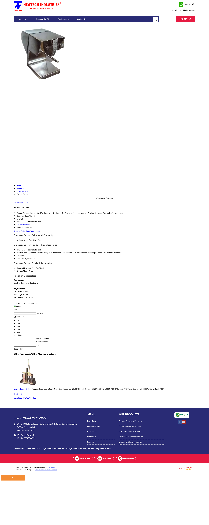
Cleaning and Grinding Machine (130, 442)
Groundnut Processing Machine (131, 436)
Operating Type (23, 258)
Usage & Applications (25, 250)
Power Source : (138, 389)
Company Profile (43, 19)
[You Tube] (184, 423)
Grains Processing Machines (129, 431)
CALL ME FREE (30, 398)
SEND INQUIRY (19, 398)
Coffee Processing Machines (130, 426)
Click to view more (23, 224)
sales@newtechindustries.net (183, 10)
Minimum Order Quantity (26, 240)
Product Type (22, 252)
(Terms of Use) (50, 467)
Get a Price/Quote (21, 202)
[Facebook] (180, 423)
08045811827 (190, 4)
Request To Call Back (22, 231)
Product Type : (98, 389)
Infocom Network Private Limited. (46, 469)
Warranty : (156, 389)
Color (19, 255)
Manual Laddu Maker (22, 389)
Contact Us (81, 19)
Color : (122, 389)
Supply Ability (22, 268)
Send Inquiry (35, 231)
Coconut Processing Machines (130, 421)
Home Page (23, 19)
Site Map (90, 442)
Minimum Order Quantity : (42, 389)
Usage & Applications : (67, 389)
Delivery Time (22, 271)
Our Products (63, 19)
